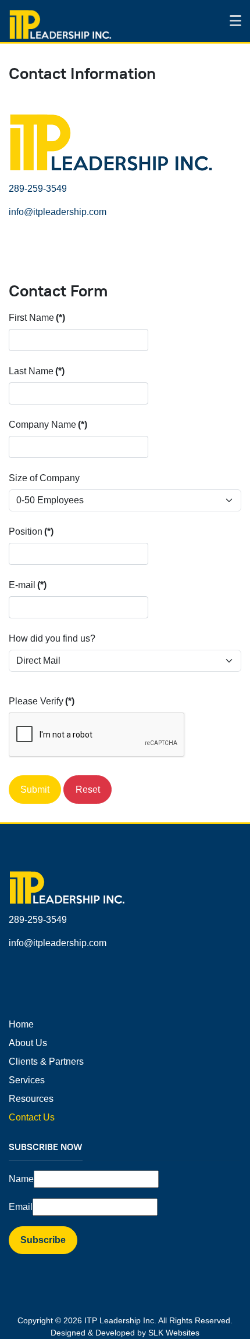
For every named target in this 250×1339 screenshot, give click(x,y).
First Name (37, 318)
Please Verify (41, 701)
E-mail (28, 585)
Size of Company (44, 478)
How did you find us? (52, 638)
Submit (34, 789)
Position (31, 531)
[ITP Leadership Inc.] (60, 23)
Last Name (37, 371)
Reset (88, 789)
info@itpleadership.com (57, 212)
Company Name (48, 424)
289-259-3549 (38, 189)
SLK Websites (173, 1332)
